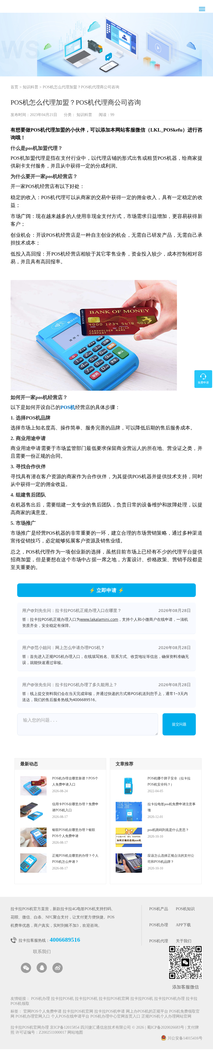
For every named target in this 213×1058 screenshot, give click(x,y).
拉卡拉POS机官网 (114, 999)
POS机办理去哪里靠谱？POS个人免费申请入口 (75, 781)
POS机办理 (158, 925)
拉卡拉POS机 (62, 999)
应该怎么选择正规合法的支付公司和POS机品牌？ (171, 859)
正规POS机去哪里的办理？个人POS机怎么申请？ (75, 859)
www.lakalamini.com (99, 619)
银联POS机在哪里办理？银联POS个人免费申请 (73, 833)
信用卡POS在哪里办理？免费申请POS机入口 (75, 807)
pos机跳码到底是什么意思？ (168, 830)
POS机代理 (158, 941)
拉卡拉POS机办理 (169, 999)
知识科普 (30, 87)
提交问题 (179, 724)
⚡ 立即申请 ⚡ (106, 590)
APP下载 (183, 925)
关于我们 (183, 941)
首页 (14, 87)
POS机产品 (158, 909)
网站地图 (75, 1033)
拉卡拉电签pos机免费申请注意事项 (172, 807)
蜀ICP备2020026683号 (166, 1028)
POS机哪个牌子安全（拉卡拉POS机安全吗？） (169, 781)
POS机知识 (185, 909)
